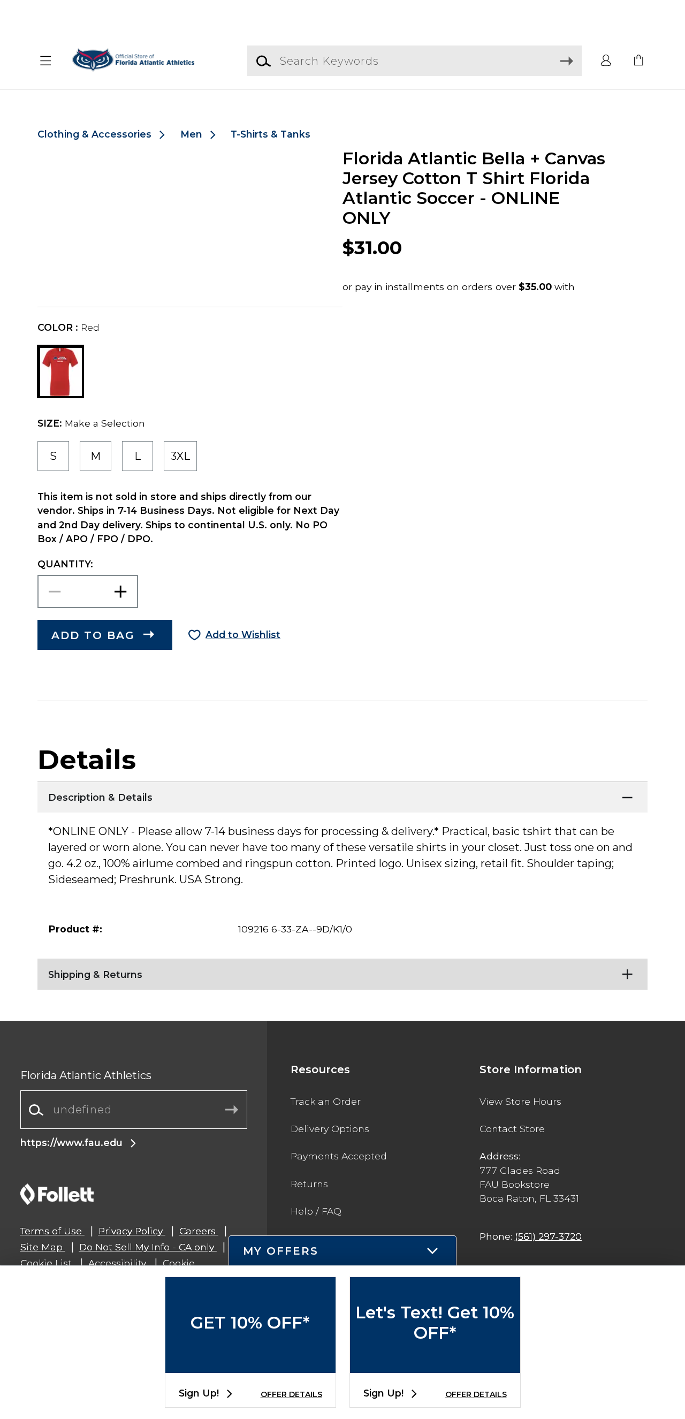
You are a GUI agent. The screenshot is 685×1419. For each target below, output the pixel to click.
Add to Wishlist (243, 634)
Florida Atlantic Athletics (85, 1075)
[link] (639, 61)
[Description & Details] (342, 795)
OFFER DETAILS (291, 1394)
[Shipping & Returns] (342, 972)
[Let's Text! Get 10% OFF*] (435, 1364)
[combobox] (133, 1109)
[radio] (53, 456)
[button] (46, 61)
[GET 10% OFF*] (250, 1364)
